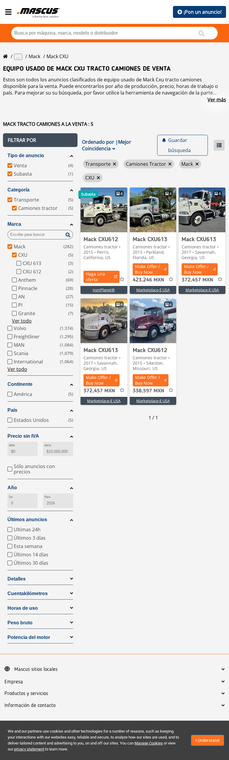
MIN (12, 445)
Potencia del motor (28, 637)
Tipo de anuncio (25, 155)
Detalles (16, 578)
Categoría (18, 189)
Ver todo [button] (22, 321)
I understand (207, 740)
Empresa (13, 682)
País (12, 410)
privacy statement (29, 749)
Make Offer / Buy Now (147, 269)
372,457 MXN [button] (197, 280)
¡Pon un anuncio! (203, 12)
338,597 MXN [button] (148, 391)
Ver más (217, 99)
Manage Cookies (148, 743)
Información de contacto (29, 705)
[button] (40, 140)
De (11, 497)
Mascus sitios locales (36, 669)
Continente (20, 384)
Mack (34, 56)
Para (47, 497)
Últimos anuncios (27, 519)
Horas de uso (22, 608)
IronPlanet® (104, 289)
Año (12, 487)
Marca (14, 224)
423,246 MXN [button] (148, 280)
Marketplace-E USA (153, 289)
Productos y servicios (26, 693)
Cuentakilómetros (27, 593)
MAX (47, 445)
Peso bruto (20, 622)
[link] (104, 210)
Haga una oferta (95, 276)
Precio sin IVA (23, 436)
